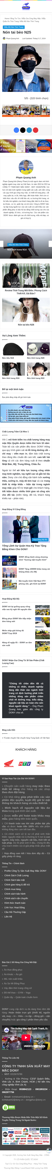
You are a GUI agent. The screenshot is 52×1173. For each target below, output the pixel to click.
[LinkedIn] (29, 130)
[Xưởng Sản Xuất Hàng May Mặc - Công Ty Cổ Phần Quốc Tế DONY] (26, 6)
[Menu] (3, 7)
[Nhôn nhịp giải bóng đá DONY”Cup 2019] (42, 634)
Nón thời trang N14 (17, 249)
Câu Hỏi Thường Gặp (15, 912)
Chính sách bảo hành (14, 893)
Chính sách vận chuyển (16, 898)
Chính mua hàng (12, 889)
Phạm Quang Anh (12, 38)
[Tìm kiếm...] (48, 7)
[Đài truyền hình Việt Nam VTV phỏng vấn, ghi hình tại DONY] (9, 585)
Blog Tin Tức (16, 19)
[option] (26, 244)
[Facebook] (16, 130)
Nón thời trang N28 (35, 358)
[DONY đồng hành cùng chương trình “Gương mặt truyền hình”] (9, 561)
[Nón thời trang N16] (13, 369)
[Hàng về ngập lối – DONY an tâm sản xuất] (42, 646)
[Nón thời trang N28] (38, 348)
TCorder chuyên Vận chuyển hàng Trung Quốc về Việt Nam (27, 738)
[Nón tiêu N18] (13, 348)
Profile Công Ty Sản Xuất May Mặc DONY (25, 870)
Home (6, 19)
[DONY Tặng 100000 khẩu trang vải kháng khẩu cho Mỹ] (9, 573)
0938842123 (25, 1089)
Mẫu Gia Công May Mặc (31, 19)
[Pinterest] (35, 130)
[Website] (22, 222)
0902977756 (8, 1092)
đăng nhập (13, 397)
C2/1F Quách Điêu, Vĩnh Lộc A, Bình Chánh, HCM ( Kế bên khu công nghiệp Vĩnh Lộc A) (26, 1081)
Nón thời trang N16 (10, 378)
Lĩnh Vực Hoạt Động (14, 907)
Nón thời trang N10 (35, 378)
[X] (22, 130)
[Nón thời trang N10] (38, 369)
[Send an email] (20, 38)
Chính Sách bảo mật (14, 880)
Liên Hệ (8, 916)
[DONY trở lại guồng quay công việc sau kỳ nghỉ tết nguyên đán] (42, 610)
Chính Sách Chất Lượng (16, 875)
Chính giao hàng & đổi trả (17, 884)
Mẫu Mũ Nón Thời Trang (29, 21)
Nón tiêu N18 (8, 358)
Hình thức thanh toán (14, 903)
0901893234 (41, 1089)
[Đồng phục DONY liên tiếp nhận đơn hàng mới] (42, 622)
